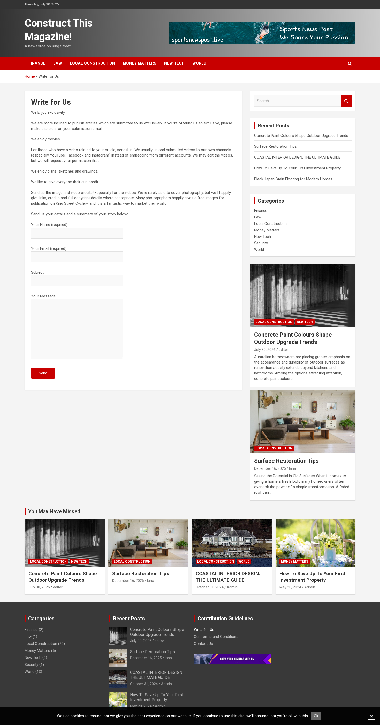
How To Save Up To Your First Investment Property (297, 168)
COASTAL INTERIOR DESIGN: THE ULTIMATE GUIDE (297, 157)
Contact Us (203, 643)
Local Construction (92, 63)
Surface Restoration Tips (275, 146)
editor (283, 349)
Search (346, 101)
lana (292, 468)
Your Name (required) (49, 224)
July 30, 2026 (265, 349)
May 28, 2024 (290, 587)
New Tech (174, 63)
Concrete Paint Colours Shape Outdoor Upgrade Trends (301, 135)
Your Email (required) (48, 248)
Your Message (43, 296)
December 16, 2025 (270, 468)
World (199, 63)
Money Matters (139, 63)
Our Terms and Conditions (216, 636)
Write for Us (204, 629)
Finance (36, 63)
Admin (232, 587)
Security (261, 243)
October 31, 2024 (210, 587)
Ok (316, 716)
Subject (37, 272)
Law (57, 63)
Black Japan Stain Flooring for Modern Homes (295, 179)
